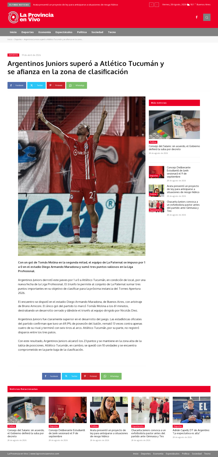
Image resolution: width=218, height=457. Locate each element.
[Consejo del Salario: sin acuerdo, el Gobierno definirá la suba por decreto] (174, 124)
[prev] (151, 5)
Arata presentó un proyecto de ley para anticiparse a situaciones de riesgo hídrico (75, 4)
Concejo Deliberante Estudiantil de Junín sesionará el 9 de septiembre (179, 172)
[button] (207, 17)
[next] (157, 5)
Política (153, 142)
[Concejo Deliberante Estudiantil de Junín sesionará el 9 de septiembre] (156, 172)
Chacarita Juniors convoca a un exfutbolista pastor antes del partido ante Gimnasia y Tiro (183, 206)
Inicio (9, 39)
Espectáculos (155, 210)
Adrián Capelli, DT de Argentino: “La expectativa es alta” (191, 432)
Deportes (18, 39)
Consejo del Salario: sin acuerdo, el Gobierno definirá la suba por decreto (174, 147)
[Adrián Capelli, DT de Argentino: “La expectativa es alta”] (192, 410)
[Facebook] (197, 17)
